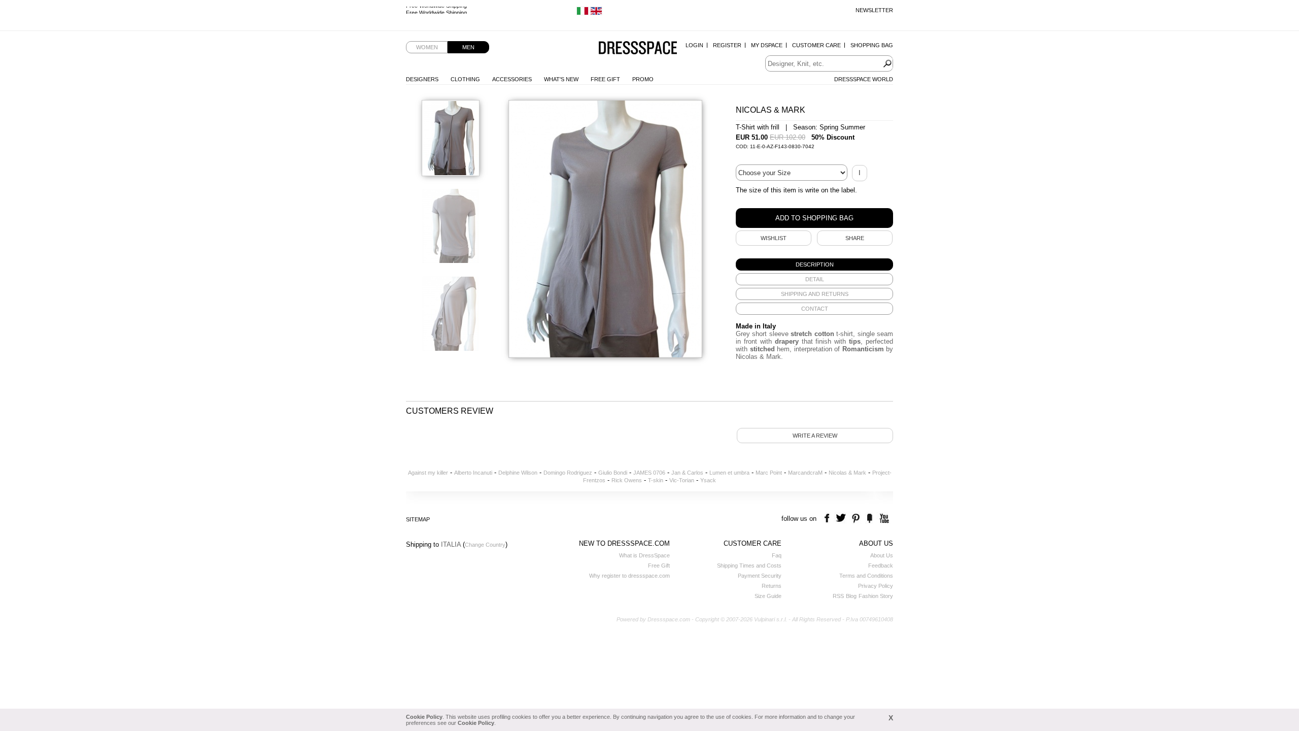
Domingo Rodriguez (567, 473)
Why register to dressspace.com (629, 576)
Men (468, 47)
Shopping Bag (871, 45)
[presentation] (814, 264)
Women (427, 47)
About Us (881, 555)
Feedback (880, 565)
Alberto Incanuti (473, 473)
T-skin (655, 480)
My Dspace (766, 45)
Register (727, 45)
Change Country (485, 545)
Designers (422, 79)
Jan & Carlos (687, 473)
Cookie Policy (424, 717)
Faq (776, 555)
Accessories (512, 79)
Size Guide (768, 596)
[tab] (814, 264)
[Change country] (582, 13)
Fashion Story (876, 596)
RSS (838, 596)
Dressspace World (863, 79)
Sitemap (418, 519)
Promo (643, 79)
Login (694, 45)
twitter (842, 518)
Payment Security (759, 576)
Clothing (465, 79)
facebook (828, 518)
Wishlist (774, 238)
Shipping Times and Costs (749, 565)
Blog (851, 596)
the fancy (869, 518)
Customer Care (816, 45)
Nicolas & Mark (847, 473)
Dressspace (638, 48)
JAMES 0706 (649, 473)
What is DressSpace (644, 555)
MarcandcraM (805, 473)
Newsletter (874, 10)
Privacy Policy (875, 586)
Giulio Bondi (612, 473)
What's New (561, 79)
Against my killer (428, 473)
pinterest (856, 518)
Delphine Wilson (517, 473)
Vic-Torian (681, 480)
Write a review (815, 436)
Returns (771, 586)
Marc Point (769, 473)
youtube (883, 518)
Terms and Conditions (866, 576)
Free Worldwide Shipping (436, 10)
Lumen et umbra (729, 473)
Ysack (708, 480)
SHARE (854, 238)
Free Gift (605, 79)
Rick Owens (626, 480)
